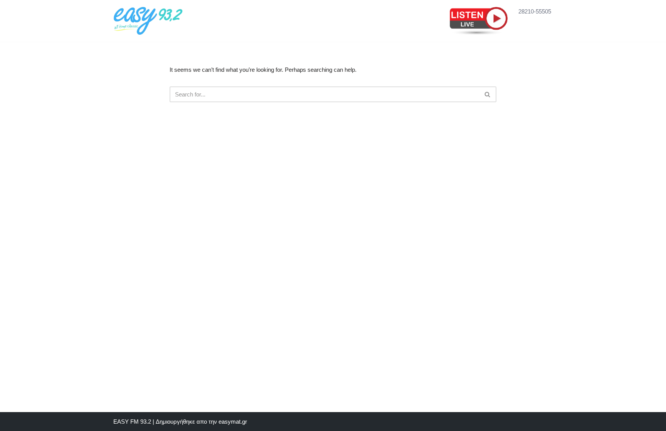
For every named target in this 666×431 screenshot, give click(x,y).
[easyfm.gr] (148, 21)
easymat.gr (233, 421)
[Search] (487, 94)
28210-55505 (534, 11)
